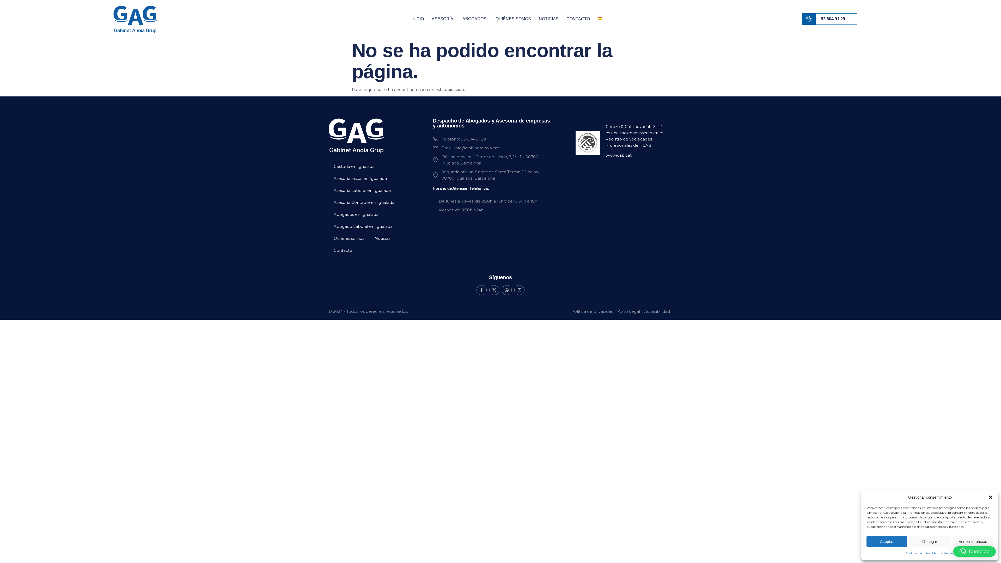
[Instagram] (519, 290)
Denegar (929, 541)
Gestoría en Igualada (354, 166)
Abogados (474, 19)
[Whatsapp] (507, 290)
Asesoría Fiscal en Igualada (360, 178)
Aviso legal (949, 553)
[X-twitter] (494, 290)
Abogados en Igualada (356, 214)
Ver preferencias (973, 541)
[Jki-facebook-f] (481, 290)
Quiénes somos (513, 19)
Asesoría (442, 19)
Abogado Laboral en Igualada (363, 226)
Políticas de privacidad (921, 553)
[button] (990, 497)
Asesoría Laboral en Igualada (362, 190)
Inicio (417, 19)
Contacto (578, 19)
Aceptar (887, 541)
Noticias (549, 19)
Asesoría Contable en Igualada (364, 202)
